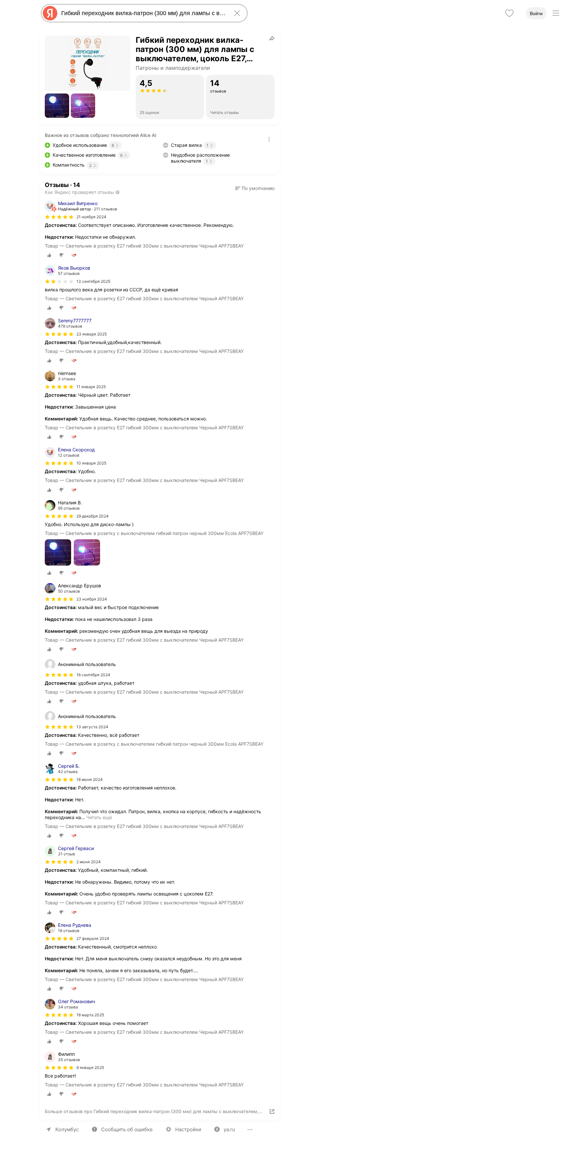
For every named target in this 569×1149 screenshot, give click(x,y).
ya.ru (229, 1129)
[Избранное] (509, 13)
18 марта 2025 (90, 1014)
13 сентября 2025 (93, 281)
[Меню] (555, 13)
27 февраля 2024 (92, 938)
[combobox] (143, 13)
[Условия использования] (269, 139)
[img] (59, 217)
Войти (536, 13)
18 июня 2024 (89, 779)
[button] (57, 106)
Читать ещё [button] (99, 817)
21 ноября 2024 (91, 216)
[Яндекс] (50, 13)
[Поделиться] (272, 38)
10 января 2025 (91, 463)
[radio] (49, 255)
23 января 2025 (91, 334)
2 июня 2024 (88, 861)
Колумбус (67, 1129)
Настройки (188, 1129)
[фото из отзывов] (58, 553)
